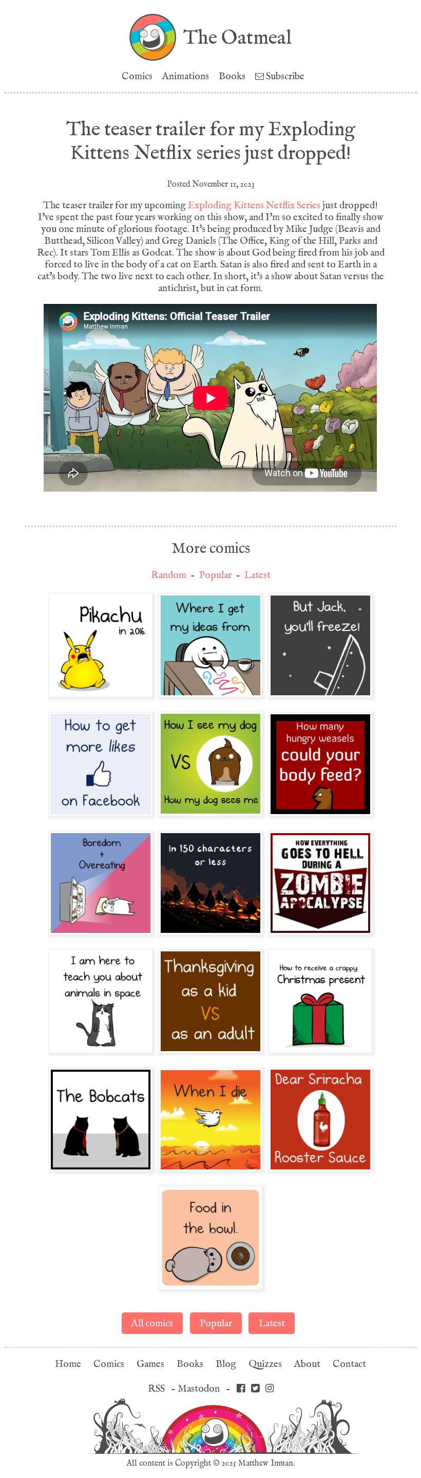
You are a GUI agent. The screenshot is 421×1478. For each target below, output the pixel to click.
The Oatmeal (237, 37)
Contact (349, 1364)
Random (168, 575)
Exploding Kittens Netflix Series (254, 205)
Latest (257, 575)
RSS (156, 1389)
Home (68, 1364)
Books (232, 76)
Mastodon (199, 1389)
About (307, 1364)
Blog (226, 1364)
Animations (185, 76)
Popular (215, 575)
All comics (152, 1323)
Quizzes (265, 1364)
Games (150, 1364)
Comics (137, 76)
